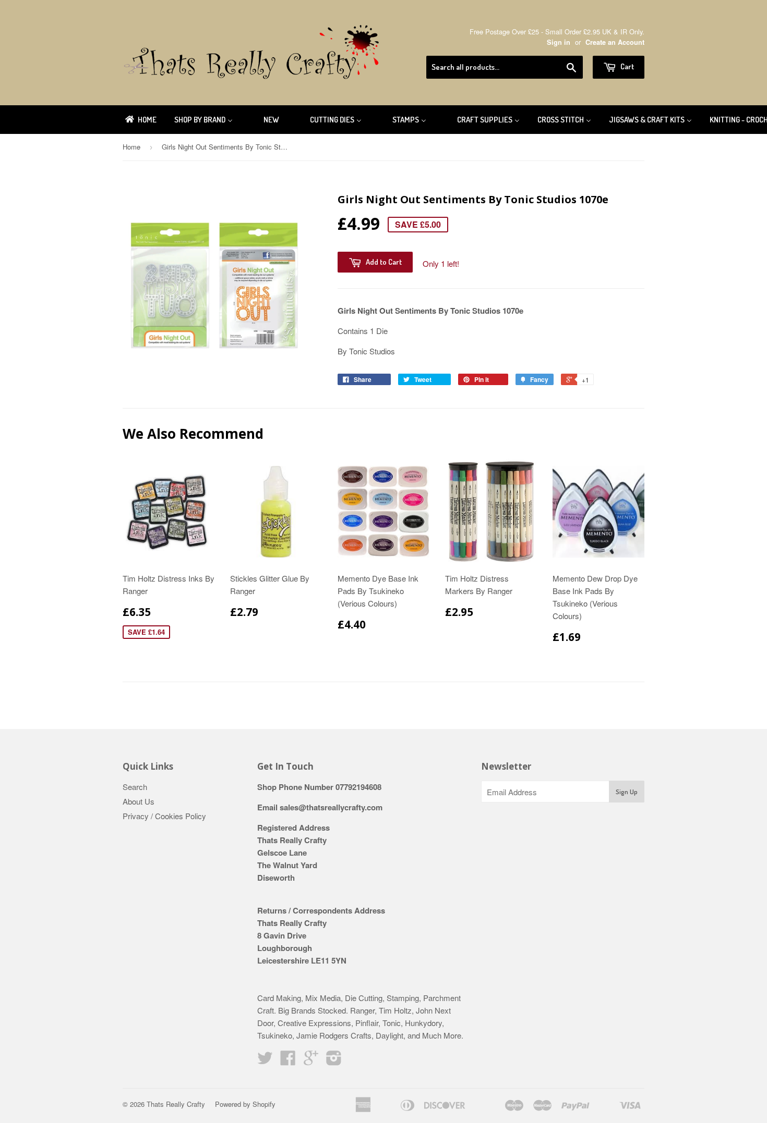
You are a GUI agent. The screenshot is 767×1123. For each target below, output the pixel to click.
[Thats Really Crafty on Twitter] (265, 1060)
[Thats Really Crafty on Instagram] (334, 1060)
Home (131, 147)
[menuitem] (140, 119)
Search (135, 786)
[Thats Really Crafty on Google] (311, 1060)
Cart (626, 66)
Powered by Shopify (245, 1104)
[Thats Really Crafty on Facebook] (288, 1060)
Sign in (558, 42)
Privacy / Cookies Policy (164, 815)
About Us (138, 801)
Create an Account (614, 42)
